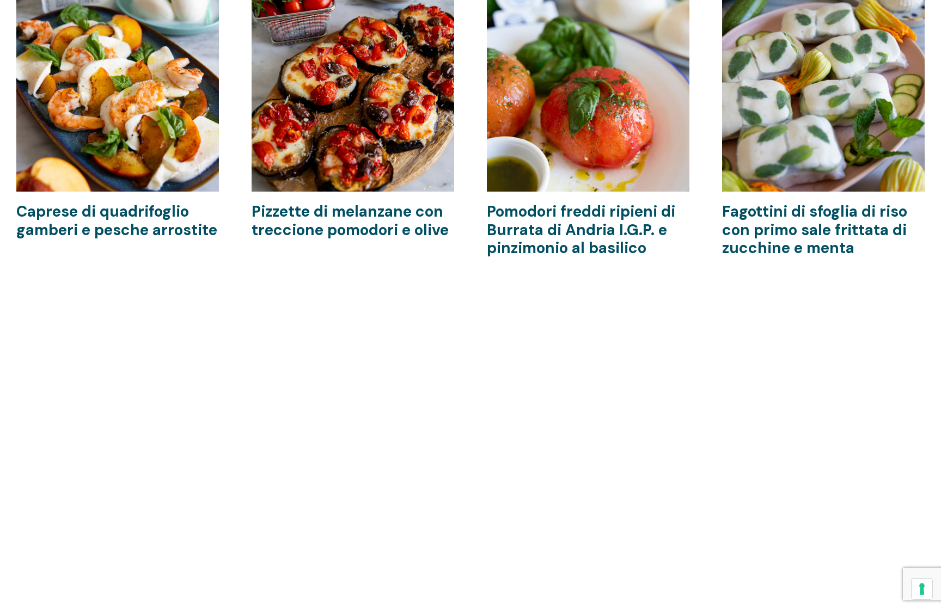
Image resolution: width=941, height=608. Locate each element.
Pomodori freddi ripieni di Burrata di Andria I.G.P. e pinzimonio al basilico (581, 229)
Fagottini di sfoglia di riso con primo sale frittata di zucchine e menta (814, 229)
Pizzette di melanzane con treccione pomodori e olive (350, 220)
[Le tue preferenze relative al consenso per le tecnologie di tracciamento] (922, 589)
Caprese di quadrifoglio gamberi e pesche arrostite (116, 220)
